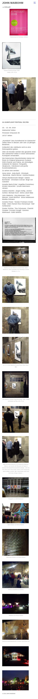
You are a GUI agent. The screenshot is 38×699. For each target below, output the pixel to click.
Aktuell (7, 7)
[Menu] (35, 3)
